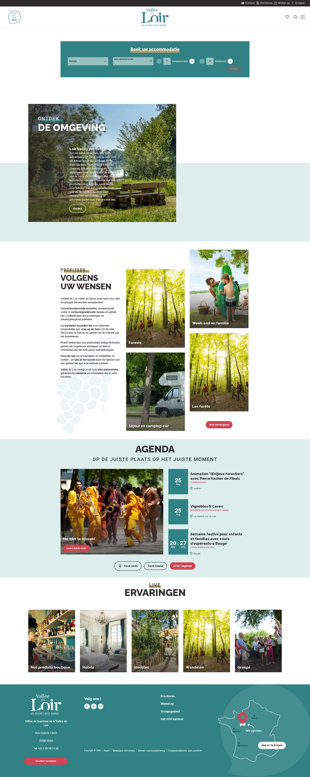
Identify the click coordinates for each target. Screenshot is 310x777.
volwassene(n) (180, 61)
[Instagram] (100, 706)
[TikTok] (94, 706)
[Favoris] (287, 17)
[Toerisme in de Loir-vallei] (155, 17)
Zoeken (234, 68)
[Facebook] (87, 706)
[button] (295, 17)
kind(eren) (220, 61)
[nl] (302, 17)
